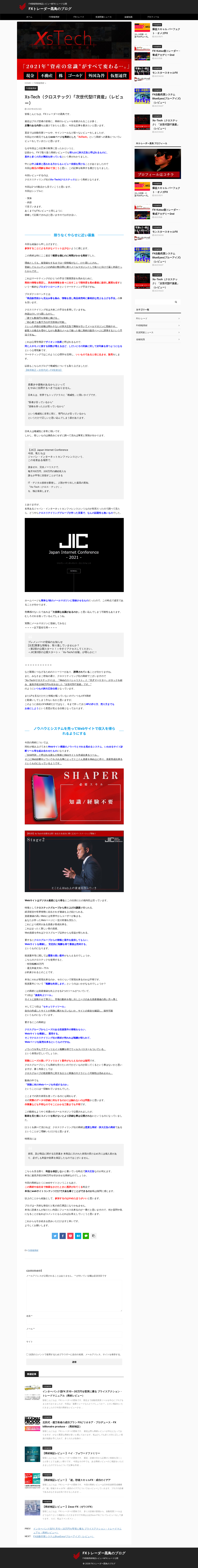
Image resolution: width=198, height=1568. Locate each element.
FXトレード (79, 17)
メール (30, 1328)
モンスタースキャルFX (165, 72)
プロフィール (153, 17)
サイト (29, 1341)
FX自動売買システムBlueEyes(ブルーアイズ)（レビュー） (63, 1536)
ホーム (29, 17)
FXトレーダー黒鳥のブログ (50, 9)
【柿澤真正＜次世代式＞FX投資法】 (43, 370)
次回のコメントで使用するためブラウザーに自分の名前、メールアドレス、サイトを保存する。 (75, 1354)
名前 (29, 1316)
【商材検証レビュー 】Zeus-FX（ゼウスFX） (68, 1506)
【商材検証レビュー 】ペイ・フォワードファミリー (71, 1453)
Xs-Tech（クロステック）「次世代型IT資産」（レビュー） (165, 124)
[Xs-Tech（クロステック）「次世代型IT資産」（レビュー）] (78, 1236)
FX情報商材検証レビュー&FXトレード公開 (100, 1558)
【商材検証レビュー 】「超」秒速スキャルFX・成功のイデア (77, 1479)
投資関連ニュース (104, 17)
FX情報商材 (54, 17)
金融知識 (128, 17)
